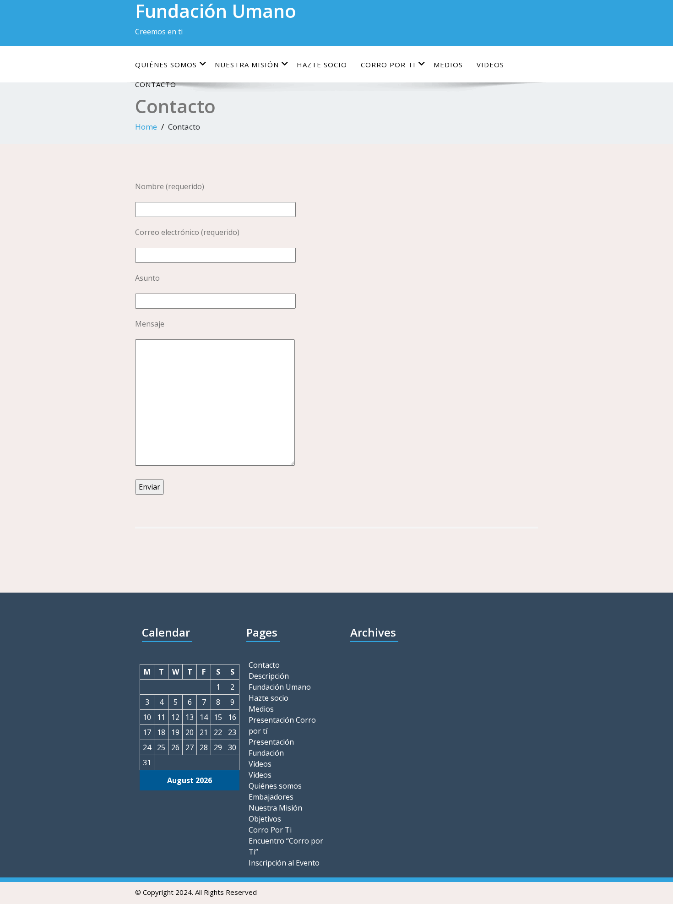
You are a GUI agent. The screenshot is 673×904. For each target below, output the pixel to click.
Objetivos (265, 819)
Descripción (269, 676)
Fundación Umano (280, 687)
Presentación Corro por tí (282, 725)
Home (146, 126)
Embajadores (271, 797)
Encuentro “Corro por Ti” (286, 846)
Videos (490, 64)
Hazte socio (322, 64)
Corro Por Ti (388, 64)
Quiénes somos (166, 64)
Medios (448, 64)
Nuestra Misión (247, 64)
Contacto (264, 665)
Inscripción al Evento (284, 863)
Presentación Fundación (271, 747)
